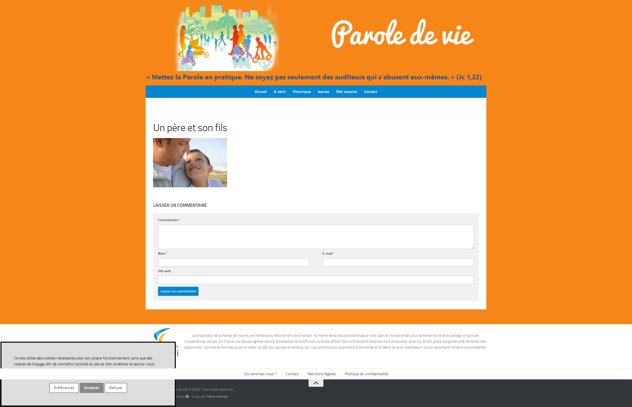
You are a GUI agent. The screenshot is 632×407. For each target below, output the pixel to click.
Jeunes (323, 91)
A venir (280, 91)
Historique (302, 91)
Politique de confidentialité (366, 374)
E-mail (328, 253)
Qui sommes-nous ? (260, 374)
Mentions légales (322, 374)
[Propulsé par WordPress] (187, 396)
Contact (370, 91)
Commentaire (169, 220)
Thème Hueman (217, 396)
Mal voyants (346, 91)
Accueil (261, 91)
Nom (162, 253)
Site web (164, 271)
